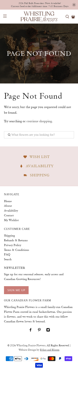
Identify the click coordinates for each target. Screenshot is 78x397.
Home (8, 201)
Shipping (9, 235)
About (8, 205)
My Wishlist (11, 220)
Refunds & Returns (16, 240)
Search (8, 259)
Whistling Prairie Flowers (30, 345)
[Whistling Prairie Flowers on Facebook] (32, 330)
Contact (9, 215)
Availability (11, 210)
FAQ (7, 254)
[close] (74, 5)
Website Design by (39, 349)
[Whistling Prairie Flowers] (39, 17)
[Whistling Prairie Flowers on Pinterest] (41, 330)
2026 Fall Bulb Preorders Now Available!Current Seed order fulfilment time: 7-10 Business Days (40, 5)
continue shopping (39, 121)
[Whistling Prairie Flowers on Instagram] (50, 330)
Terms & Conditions (16, 250)
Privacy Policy (12, 245)
